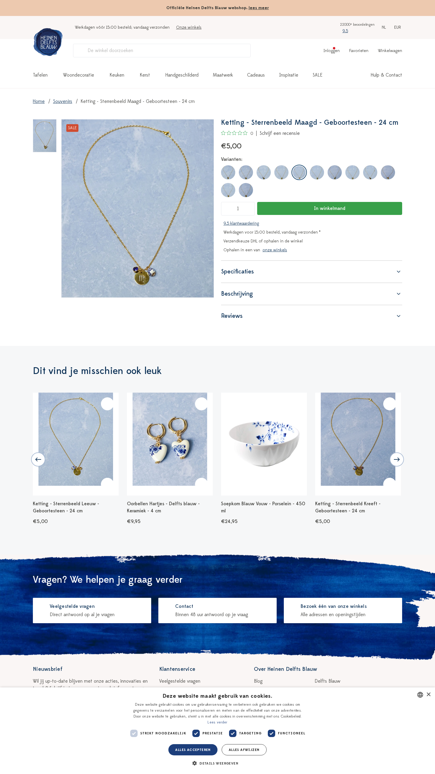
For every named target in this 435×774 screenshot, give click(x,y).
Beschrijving (237, 293)
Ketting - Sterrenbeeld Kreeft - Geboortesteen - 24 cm (348, 507)
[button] (217, 763)
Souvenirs (62, 101)
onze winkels (274, 249)
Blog (258, 681)
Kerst (145, 75)
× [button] (428, 694)
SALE (317, 75)
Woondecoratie (78, 75)
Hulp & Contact (386, 75)
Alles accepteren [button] (192, 749)
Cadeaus (256, 75)
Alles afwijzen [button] (244, 749)
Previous (38, 459)
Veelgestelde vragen (179, 681)
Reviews (232, 316)
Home (39, 101)
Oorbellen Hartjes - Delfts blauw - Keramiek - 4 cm (163, 507)
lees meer (259, 7)
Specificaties (237, 271)
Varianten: (231, 159)
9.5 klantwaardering (241, 223)
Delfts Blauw (327, 681)
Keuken (116, 75)
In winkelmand (329, 208)
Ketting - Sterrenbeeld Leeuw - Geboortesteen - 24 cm (66, 507)
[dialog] (217, 730)
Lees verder (217, 722)
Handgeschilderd (182, 75)
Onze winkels (189, 27)
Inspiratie (288, 75)
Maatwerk (223, 75)
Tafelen (40, 75)
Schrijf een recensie (280, 133)
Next (397, 459)
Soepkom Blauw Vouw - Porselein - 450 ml (263, 507)
